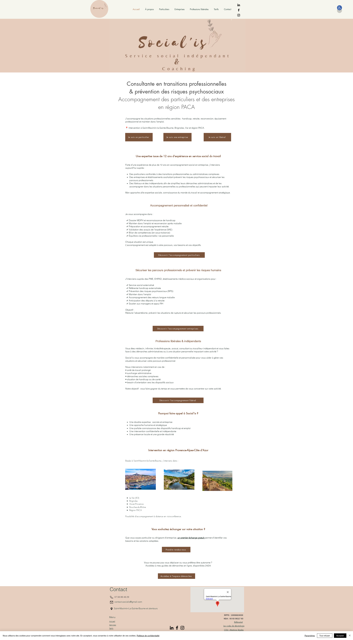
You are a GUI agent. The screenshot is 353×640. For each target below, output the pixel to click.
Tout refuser (324, 635)
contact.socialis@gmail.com (128, 601)
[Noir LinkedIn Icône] (238, 5)
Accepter (340, 635)
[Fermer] (349, 635)
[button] (339, 7)
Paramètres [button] (310, 635)
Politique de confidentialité (148, 635)
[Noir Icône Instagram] (238, 15)
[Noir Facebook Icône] (238, 10)
